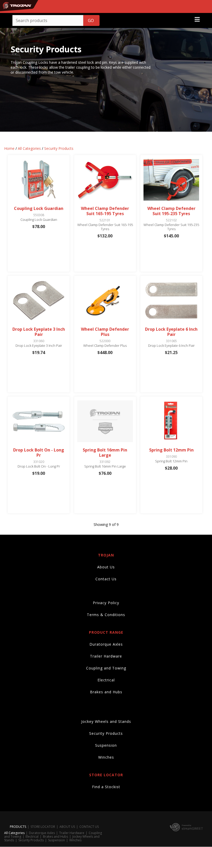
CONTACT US (89, 826)
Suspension (106, 745)
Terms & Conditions (106, 614)
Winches (106, 757)
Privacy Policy (106, 602)
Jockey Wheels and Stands (106, 721)
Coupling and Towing (106, 668)
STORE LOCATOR (43, 826)
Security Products (58, 148)
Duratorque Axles (106, 644)
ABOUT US (67, 826)
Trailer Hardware (106, 656)
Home (9, 148)
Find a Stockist (106, 786)
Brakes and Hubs (106, 691)
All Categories (29, 148)
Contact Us (106, 578)
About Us (106, 566)
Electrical (106, 679)
